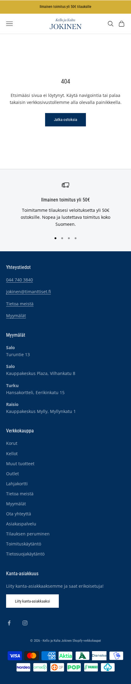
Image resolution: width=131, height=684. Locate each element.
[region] (65, 204)
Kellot (12, 453)
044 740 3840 (19, 280)
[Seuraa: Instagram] (25, 623)
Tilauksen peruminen (28, 534)
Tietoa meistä (20, 304)
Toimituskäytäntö (23, 544)
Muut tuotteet (20, 463)
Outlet (12, 473)
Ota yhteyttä (18, 514)
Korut (11, 443)
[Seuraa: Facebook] (9, 623)
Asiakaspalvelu (21, 524)
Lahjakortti (17, 483)
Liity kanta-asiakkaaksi (32, 601)
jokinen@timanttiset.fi (28, 291)
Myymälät (16, 315)
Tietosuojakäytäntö (25, 554)
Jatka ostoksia (65, 119)
